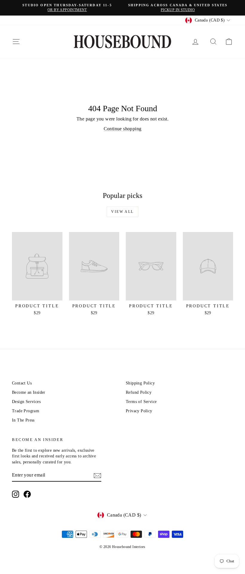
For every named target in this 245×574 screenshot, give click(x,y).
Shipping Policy (140, 383)
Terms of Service (141, 401)
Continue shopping (123, 128)
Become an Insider (28, 392)
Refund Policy (138, 392)
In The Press (23, 420)
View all (122, 212)
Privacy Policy (139, 411)
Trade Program (25, 411)
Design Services (26, 401)
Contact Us (22, 383)
